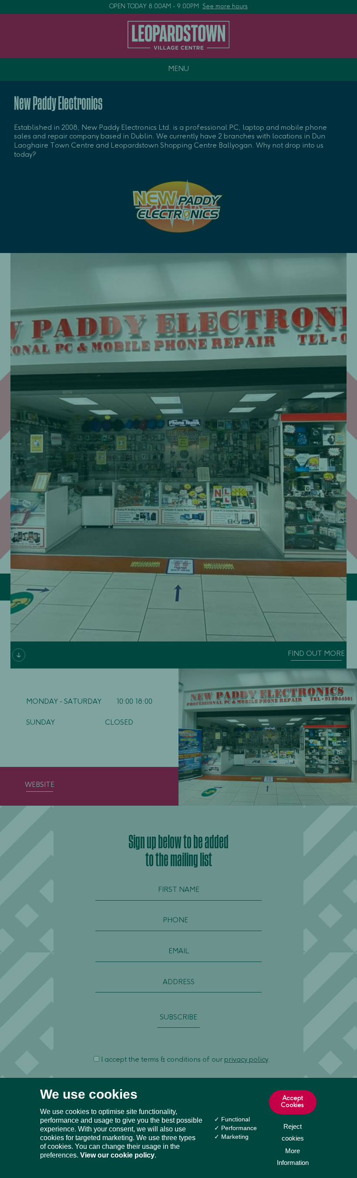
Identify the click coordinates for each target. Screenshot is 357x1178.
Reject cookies (293, 1132)
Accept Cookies (292, 1102)
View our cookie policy (117, 1155)
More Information (293, 1156)
